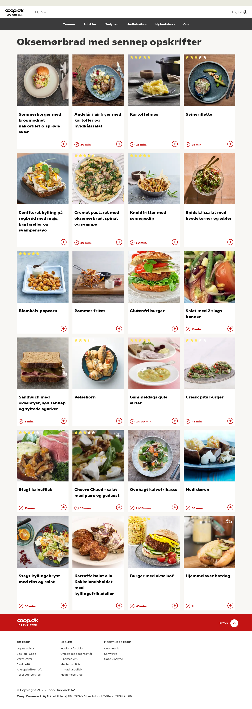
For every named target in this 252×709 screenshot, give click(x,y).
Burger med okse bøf (152, 576)
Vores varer (24, 659)
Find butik (24, 664)
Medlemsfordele (71, 648)
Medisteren (197, 489)
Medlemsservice (71, 674)
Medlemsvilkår (70, 664)
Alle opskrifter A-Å (29, 669)
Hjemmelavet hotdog (208, 576)
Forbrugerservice (29, 674)
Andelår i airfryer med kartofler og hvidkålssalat (97, 120)
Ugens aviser (25, 648)
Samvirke (110, 654)
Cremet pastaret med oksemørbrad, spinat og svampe (96, 218)
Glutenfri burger (147, 311)
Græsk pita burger (205, 397)
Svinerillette (199, 114)
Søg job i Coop (26, 654)
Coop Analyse (113, 659)
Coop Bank (111, 648)
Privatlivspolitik (71, 669)
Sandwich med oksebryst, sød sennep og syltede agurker (42, 403)
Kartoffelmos (144, 114)
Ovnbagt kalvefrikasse (153, 489)
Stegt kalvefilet (35, 489)
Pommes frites (89, 311)
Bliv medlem (69, 659)
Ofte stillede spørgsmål (76, 654)
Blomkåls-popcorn (38, 311)
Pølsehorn (85, 397)
